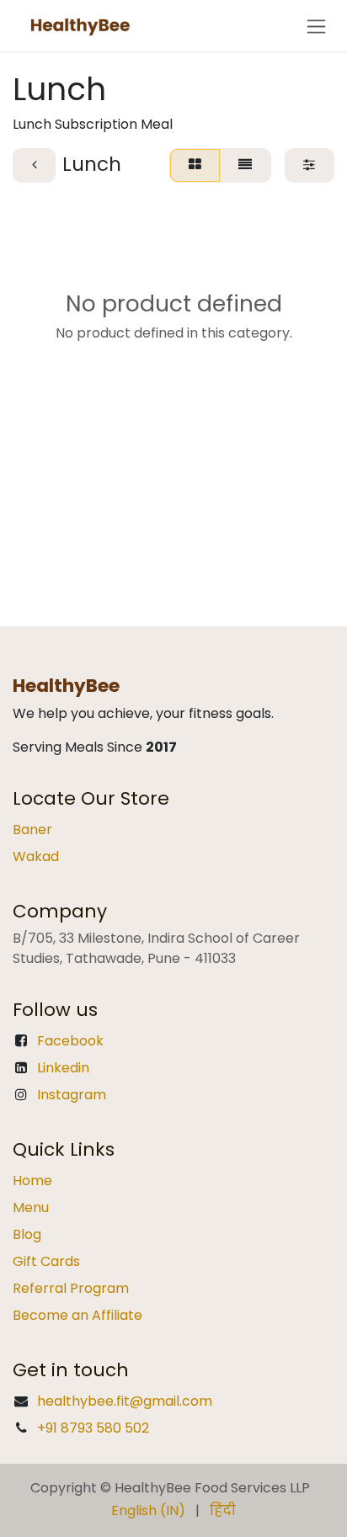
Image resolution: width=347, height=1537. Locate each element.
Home (32, 1180)
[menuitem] (148, 1511)
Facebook (70, 1040)
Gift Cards (46, 1261)
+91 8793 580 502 (93, 1428)
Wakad (36, 856)
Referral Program (71, 1288)
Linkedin (63, 1067)
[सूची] (245, 165)
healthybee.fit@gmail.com (124, 1401)
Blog (27, 1234)
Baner (32, 829)
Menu (31, 1207)
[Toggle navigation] (316, 26)
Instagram (71, 1094)
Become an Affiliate (77, 1315)
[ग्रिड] (194, 165)
